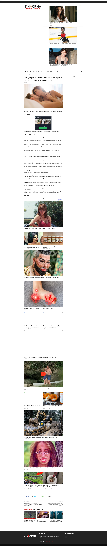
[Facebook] (82, 2)
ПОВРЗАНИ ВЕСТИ (28, 509)
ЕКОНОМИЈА (46, 71)
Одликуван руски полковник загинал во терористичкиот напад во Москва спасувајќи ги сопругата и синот (33, 504)
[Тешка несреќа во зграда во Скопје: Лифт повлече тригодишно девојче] (56, 515)
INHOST (40, 544)
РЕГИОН (37, 71)
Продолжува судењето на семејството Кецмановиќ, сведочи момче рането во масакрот (55, 504)
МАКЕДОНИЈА (32, 71)
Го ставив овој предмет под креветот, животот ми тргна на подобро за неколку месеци (42, 520)
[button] (82, 71)
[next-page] (44, 525)
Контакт (82, 544)
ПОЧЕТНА (26, 71)
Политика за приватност (76, 544)
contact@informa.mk (49, 541)
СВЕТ (42, 71)
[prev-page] (42, 525)
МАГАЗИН (52, 71)
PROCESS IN (31, 544)
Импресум (69, 544)
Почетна (25, 74)
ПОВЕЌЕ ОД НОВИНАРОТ (38, 509)
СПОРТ (56, 71)
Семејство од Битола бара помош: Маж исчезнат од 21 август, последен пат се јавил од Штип (29, 521)
